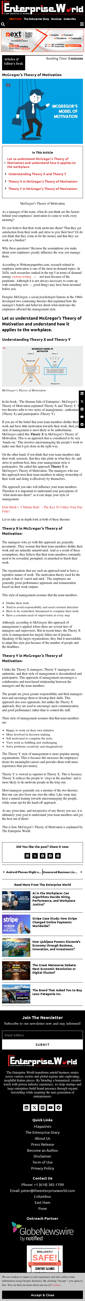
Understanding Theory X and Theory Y (37, 174)
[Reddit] (82, 424)
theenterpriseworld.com (45, 1264)
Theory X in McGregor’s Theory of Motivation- (43, 181)
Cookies (55, 1285)
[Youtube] (82, 417)
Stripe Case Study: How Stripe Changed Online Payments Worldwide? (54, 922)
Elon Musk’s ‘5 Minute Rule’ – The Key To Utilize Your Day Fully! (42, 509)
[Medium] (82, 409)
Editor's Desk (13, 63)
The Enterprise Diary (36, 19)
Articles (9, 59)
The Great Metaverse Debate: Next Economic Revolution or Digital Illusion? (54, 968)
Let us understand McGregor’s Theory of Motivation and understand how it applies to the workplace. (41, 163)
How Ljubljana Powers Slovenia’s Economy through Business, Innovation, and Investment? (56, 945)
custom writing (21, 276)
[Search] (3, 24)
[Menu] (82, 24)
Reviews (56, 19)
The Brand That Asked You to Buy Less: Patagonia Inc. (57, 992)
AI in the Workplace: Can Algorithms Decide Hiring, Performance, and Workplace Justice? (53, 898)
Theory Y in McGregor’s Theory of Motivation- (43, 189)
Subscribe (70, 19)
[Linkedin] (82, 394)
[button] (27, 856)
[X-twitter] (82, 401)
